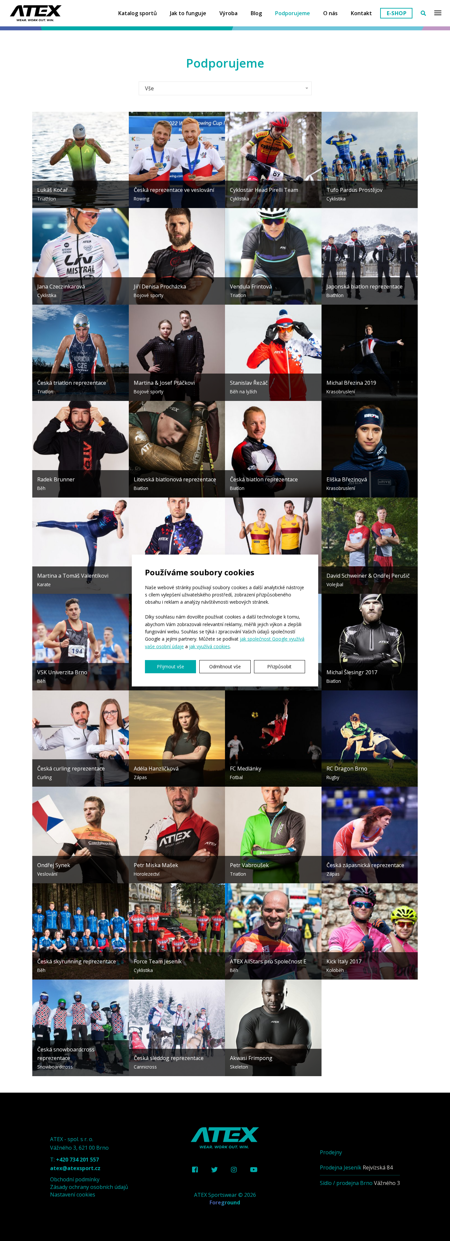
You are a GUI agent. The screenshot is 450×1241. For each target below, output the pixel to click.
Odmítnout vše (225, 666)
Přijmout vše (170, 666)
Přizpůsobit (279, 666)
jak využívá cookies (209, 646)
